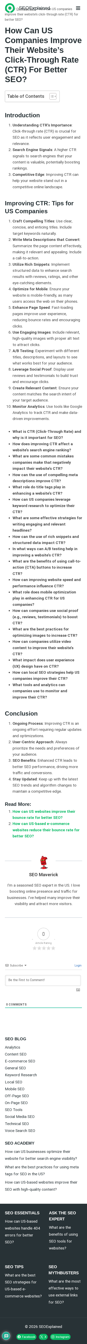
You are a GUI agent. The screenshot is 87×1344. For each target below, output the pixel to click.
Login (78, 965)
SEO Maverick (43, 874)
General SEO (15, 1068)
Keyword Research (21, 1075)
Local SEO (13, 1082)
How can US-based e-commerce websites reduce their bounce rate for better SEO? (46, 829)
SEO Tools (13, 1109)
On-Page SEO (16, 1102)
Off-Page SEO (17, 1096)
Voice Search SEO (20, 1130)
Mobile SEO (14, 1089)
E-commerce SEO (20, 1061)
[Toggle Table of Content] (50, 96)
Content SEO (16, 1054)
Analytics (12, 1047)
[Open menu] (78, 8)
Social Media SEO (20, 1116)
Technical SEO (17, 1123)
